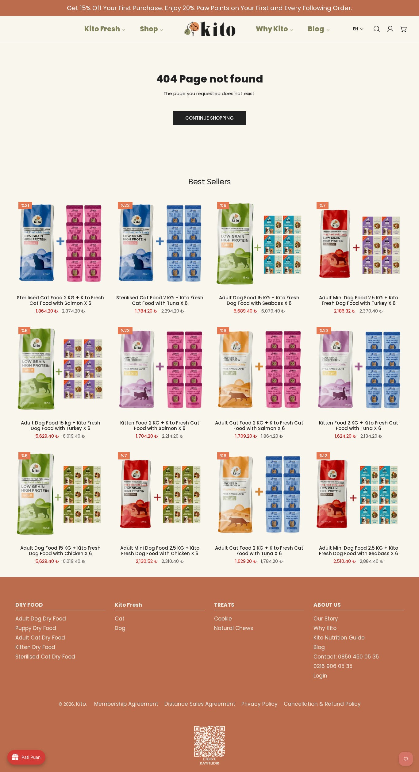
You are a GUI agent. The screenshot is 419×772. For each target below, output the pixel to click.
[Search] (373, 29)
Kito (81, 704)
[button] (358, 29)
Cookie (223, 618)
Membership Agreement (126, 704)
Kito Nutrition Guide (339, 637)
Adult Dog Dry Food (40, 618)
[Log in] (387, 29)
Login (320, 675)
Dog (120, 628)
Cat (120, 618)
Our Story (325, 618)
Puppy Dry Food (35, 628)
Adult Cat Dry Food (40, 637)
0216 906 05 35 (332, 666)
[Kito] (209, 28)
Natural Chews (233, 628)
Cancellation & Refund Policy (322, 704)
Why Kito (324, 628)
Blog (319, 647)
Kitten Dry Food (35, 647)
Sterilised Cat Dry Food (45, 656)
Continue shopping (209, 118)
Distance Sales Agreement (199, 704)
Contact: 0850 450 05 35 (346, 656)
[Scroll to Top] (408, 739)
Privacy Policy (259, 704)
